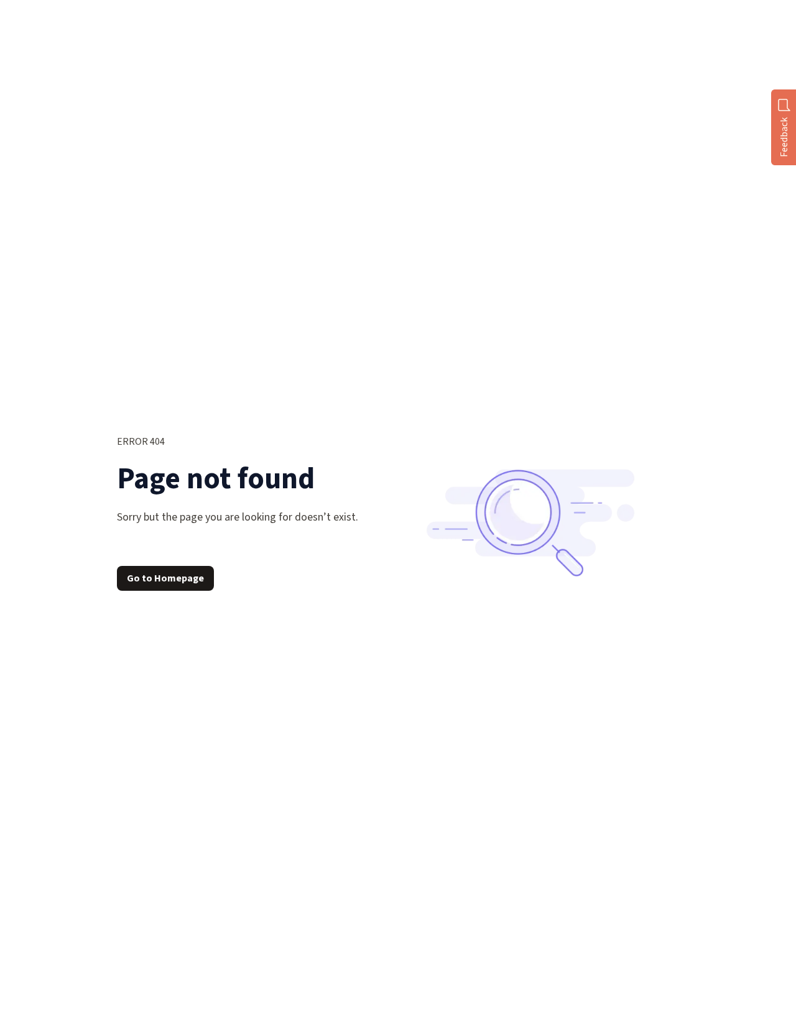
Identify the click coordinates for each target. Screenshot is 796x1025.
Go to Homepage (165, 578)
